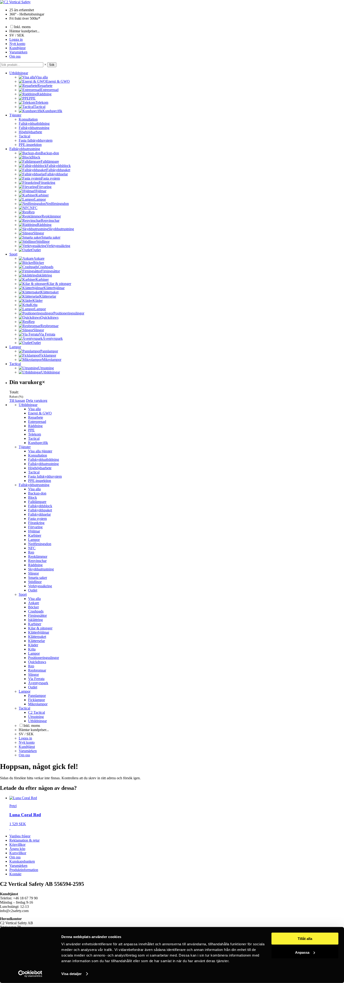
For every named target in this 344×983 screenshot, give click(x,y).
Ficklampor (36, 700)
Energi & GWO (40, 413)
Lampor (15, 347)
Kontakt (15, 874)
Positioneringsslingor (43, 658)
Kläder (33, 645)
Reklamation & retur (24, 840)
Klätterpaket (37, 637)
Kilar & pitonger (40, 628)
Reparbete (35, 417)
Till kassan (17, 401)
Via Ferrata (36, 679)
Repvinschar (37, 561)
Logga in (16, 39)
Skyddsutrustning (41, 569)
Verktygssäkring (40, 586)
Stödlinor (35, 582)
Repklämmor (37, 556)
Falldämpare (37, 502)
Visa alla (34, 409)
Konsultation (28, 119)
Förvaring (35, 527)
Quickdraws (37, 662)
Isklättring (35, 620)
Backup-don (37, 493)
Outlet (32, 590)
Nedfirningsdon (39, 544)
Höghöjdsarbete (30, 132)
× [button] (45, 65)
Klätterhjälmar (38, 632)
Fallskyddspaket (40, 510)
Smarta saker (37, 578)
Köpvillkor (17, 844)
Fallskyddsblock (40, 506)
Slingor (33, 573)
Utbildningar (18, 73)
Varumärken (18, 52)
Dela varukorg (36, 401)
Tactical (24, 136)
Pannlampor (37, 696)
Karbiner (34, 535)
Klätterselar (36, 641)
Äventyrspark (38, 683)
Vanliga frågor (19, 836)
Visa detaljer (71, 974)
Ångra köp (17, 849)
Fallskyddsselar (39, 514)
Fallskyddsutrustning (34, 128)
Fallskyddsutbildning (34, 124)
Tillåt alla (305, 939)
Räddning (35, 426)
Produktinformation (23, 870)
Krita (32, 649)
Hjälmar (34, 531)
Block (32, 497)
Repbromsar (37, 670)
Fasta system (37, 519)
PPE (31, 430)
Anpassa (302, 952)
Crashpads (36, 611)
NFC (32, 548)
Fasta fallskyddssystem (35, 140)
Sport (13, 254)
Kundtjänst (17, 48)
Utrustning (36, 717)
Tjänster (15, 115)
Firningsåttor (37, 615)
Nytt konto (17, 44)
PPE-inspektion (30, 145)
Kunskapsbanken (22, 861)
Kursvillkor (17, 853)
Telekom (34, 434)
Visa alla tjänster (40, 451)
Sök (52, 65)
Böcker (33, 607)
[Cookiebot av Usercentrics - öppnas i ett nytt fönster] (30, 973)
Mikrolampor (38, 704)
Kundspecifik (38, 443)
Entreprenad (37, 422)
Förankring (36, 523)
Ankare (33, 603)
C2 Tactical (36, 712)
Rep (31, 552)
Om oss (15, 56)
